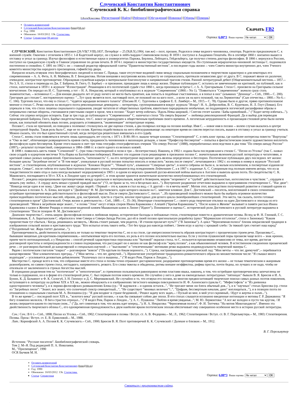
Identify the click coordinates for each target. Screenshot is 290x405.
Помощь (203, 18)
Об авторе (52, 37)
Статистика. (63, 34)
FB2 (270, 29)
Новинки (175, 18)
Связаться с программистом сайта (148, 385)
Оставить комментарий (36, 24)
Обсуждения (157, 18)
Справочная (39, 37)
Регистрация (110, 18)
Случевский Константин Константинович (145, 4)
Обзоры (189, 18)
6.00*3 (222, 37)
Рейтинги (139, 18)
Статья (28, 37)
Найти (126, 18)
